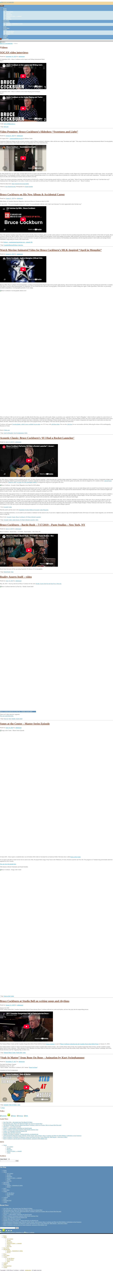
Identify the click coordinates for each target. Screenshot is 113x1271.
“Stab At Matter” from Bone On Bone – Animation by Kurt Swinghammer (42, 1057)
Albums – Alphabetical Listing (15, 23)
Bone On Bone (33, 1067)
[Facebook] (3, 1115)
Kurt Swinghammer (19, 433)
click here (69, 424)
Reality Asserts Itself (17, 718)
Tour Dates (6, 20)
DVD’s (8, 25)
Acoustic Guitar (7, 507)
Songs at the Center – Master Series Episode (25, 723)
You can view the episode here (8, 864)
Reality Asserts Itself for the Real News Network (48, 583)
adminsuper (22, 56)
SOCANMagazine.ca (9, 124)
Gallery (5, 29)
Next (3, 1107)
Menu (2, 5)
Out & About (10, 32)
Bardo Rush (7, 572)
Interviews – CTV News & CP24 (12, 1126)
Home (5, 8)
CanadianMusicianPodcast (11, 245)
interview (20, 245)
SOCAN (6, 126)
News (4, 26)
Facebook (5, 38)
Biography (9, 14)
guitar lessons (16, 520)
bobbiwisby (28, 1270)
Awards (9, 13)
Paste (12, 572)
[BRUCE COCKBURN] (7, 2)
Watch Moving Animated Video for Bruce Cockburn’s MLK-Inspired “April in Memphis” (51, 249)
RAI (10, 718)
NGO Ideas (6, 28)
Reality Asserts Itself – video (16, 576)
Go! (17, 1160)
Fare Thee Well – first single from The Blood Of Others (17, 1122)
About (5, 10)
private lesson (108, 481)
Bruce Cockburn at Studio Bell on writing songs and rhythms (34, 1001)
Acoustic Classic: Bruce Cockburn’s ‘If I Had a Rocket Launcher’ (37, 437)
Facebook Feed (7, 1200)
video (36, 520)
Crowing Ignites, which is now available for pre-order (26, 424)
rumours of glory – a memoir (14, 16)
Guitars (8, 17)
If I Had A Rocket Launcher (27, 520)
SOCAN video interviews (14, 52)
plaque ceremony (50, 1044)
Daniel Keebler (29, 186)
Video (8, 34)
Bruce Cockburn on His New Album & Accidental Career (32, 194)
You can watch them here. (7, 716)
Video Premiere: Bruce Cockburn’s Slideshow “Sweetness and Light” (39, 131)
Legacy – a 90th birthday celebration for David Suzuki (17, 1128)
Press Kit (9, 19)
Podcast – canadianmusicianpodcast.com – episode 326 (18, 242)
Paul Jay (6, 718)
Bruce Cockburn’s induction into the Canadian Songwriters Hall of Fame (79, 1044)
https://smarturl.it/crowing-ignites (20, 183)
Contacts (5, 35)
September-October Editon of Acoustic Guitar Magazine (33, 510)
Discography (6, 22)
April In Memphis (8, 433)
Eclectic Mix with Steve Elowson (12, 1132)
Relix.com (7, 430)
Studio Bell (19, 1052)
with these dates (55, 424)
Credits (5, 1202)
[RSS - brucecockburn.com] (26, 1115)
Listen (5, 37)
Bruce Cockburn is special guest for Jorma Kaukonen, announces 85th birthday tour (25, 1138)
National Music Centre (10, 1052)
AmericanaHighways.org (16, 138)
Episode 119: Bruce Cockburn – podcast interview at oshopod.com (20, 1134)
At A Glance (10, 11)
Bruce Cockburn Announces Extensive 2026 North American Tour (20, 1129)
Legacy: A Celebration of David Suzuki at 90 (15, 1131)
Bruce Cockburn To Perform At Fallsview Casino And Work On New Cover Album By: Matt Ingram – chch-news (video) (35, 1137)
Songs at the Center (75, 857)
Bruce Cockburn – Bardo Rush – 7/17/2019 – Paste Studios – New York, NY (42, 524)
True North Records (10, 186)
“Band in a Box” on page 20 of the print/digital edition (22, 482)
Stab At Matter (13, 1104)
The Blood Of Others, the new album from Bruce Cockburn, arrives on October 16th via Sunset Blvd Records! (32, 1125)
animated (6, 1104)
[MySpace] (20, 1115)
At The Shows (10, 31)
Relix (26, 433)
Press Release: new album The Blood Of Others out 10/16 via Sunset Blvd (22, 1123)
